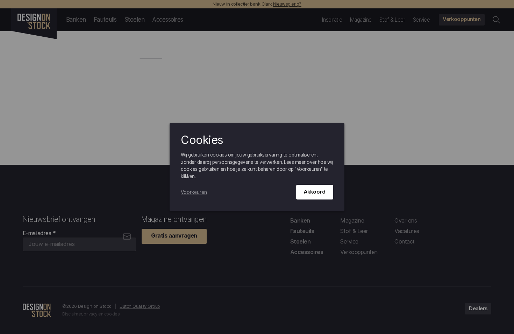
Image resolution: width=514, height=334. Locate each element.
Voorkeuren (194, 192)
